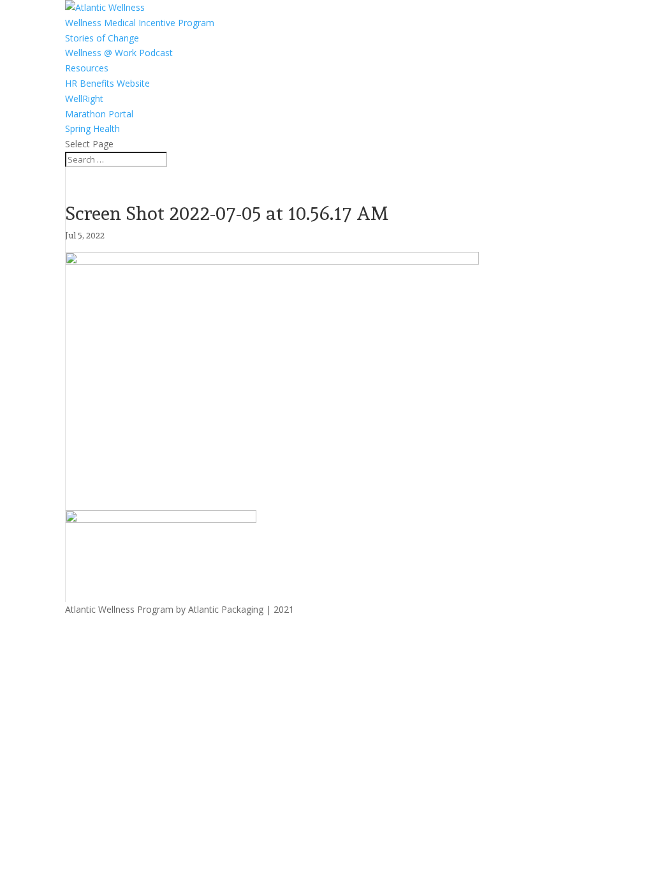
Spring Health (92, 128)
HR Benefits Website (107, 83)
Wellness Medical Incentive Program (139, 23)
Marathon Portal (99, 114)
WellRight (84, 98)
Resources (86, 68)
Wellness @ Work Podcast (119, 53)
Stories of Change (102, 38)
